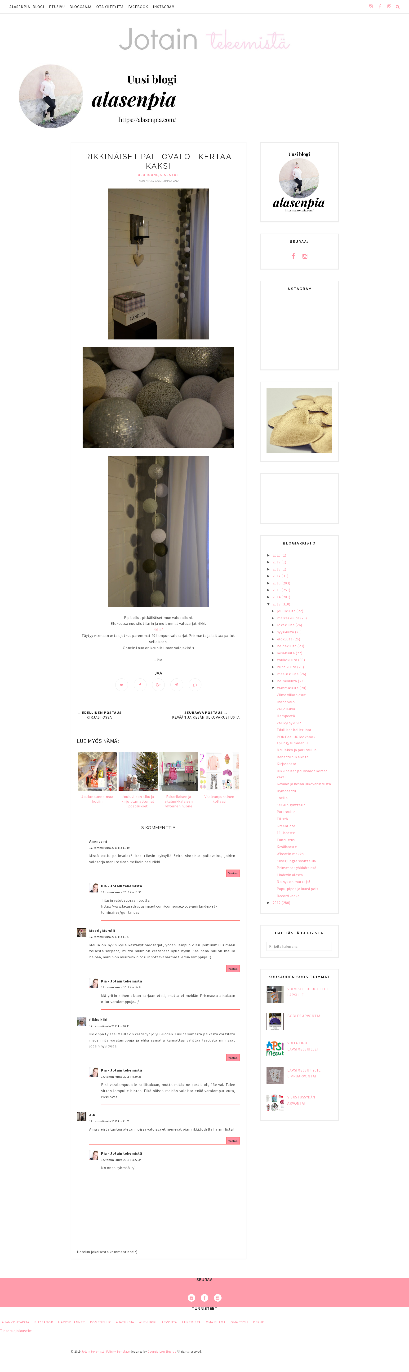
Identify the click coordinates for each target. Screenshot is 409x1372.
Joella (282, 797)
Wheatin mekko (290, 853)
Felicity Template (118, 1352)
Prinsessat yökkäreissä (296, 867)
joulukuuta (287, 611)
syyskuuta (286, 632)
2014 (277, 597)
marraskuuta (288, 618)
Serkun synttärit (291, 804)
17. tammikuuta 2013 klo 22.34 (121, 1160)
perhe (258, 1322)
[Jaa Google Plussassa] (158, 684)
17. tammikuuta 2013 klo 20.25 (121, 1076)
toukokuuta (287, 659)
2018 (277, 569)
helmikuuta (287, 680)
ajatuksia (125, 1322)
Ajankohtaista (16, 1322)
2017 (277, 576)
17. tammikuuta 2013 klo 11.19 (109, 847)
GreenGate (286, 825)
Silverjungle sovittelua (296, 860)
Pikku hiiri (98, 1019)
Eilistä (282, 818)
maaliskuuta (288, 674)
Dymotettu (286, 791)
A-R (92, 1114)
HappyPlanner (71, 1322)
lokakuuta (286, 624)
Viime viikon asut (291, 694)
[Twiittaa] (121, 684)
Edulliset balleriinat (294, 729)
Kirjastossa (286, 763)
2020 (277, 555)
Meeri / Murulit (102, 930)
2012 (277, 902)
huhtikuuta (287, 667)
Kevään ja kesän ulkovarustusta (304, 783)
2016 (277, 583)
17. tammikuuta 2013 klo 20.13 (109, 1026)
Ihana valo (286, 701)
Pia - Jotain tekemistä (121, 885)
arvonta (169, 1322)
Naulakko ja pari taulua (297, 749)
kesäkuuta (286, 653)
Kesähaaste (287, 846)
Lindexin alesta (290, 874)
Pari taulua (286, 811)
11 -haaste (286, 832)
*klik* (158, 629)
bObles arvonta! (303, 1015)
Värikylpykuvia (289, 722)
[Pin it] (176, 684)
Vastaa (233, 873)
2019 (277, 562)
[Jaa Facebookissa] (140, 684)
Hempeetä (286, 715)
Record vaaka (288, 895)
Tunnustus (286, 839)
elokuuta (285, 639)
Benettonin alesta (293, 757)
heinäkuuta (287, 645)
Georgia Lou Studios (162, 1352)
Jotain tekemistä (93, 1352)
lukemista (191, 1322)
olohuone (148, 175)
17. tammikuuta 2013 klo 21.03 (109, 1121)
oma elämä (216, 1322)
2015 (277, 589)
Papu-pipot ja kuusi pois (297, 888)
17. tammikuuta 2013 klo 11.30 (121, 892)
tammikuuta (288, 688)
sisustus (169, 175)
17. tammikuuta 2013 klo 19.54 (121, 987)
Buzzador (44, 1322)
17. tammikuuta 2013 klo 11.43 (109, 937)
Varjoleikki (286, 709)
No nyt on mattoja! (293, 881)
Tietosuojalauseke (16, 1330)
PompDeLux (100, 1322)
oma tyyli (239, 1322)
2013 (277, 604)
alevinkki (147, 1322)
